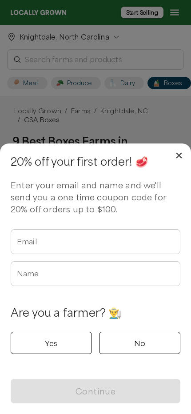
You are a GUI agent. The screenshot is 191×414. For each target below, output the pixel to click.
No (140, 343)
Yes (51, 343)
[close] (179, 155)
